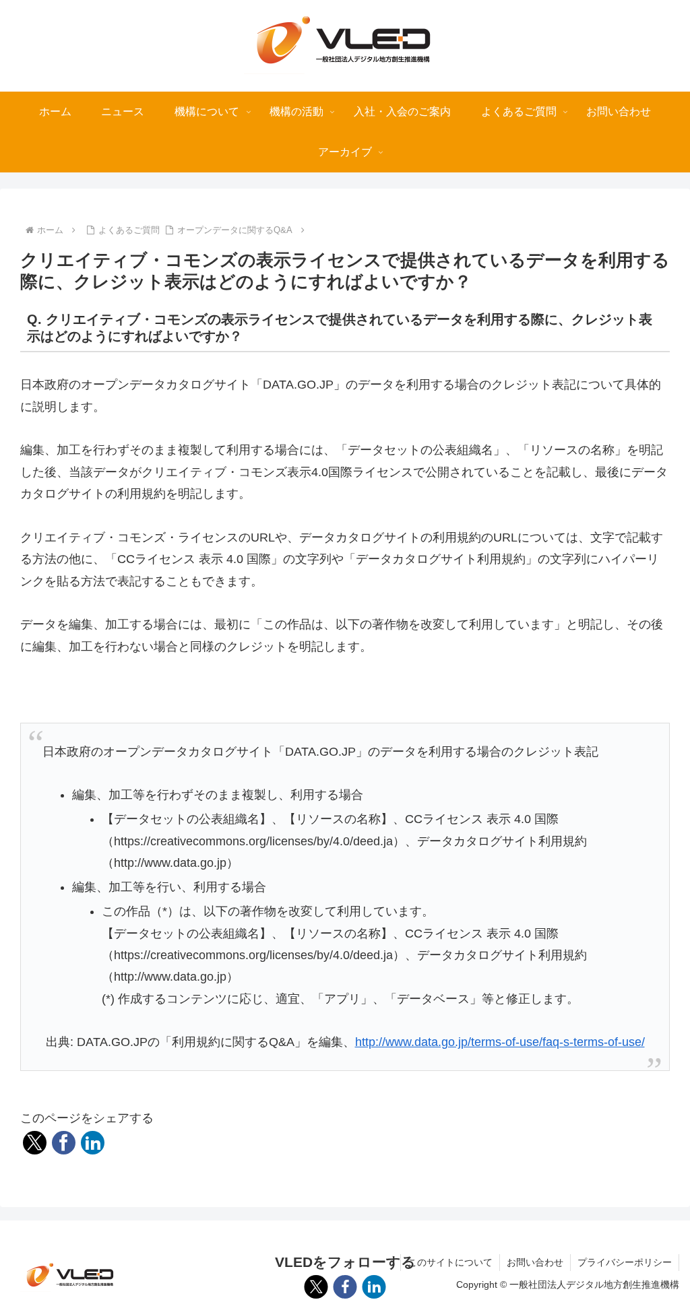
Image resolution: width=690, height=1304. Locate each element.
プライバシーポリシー (624, 1262)
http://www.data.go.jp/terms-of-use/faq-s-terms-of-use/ (500, 1042)
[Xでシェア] (34, 1142)
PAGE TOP (662, 1254)
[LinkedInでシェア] (92, 1142)
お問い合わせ (535, 1262)
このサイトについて (450, 1262)
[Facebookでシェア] (63, 1142)
